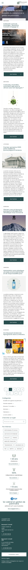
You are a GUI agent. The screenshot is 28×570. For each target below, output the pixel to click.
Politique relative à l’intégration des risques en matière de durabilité (12, 561)
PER (5, 448)
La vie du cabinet (7, 414)
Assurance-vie (19, 445)
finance (15, 437)
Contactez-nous (13, 554)
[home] (22, 2)
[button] (2, 2)
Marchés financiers (10, 441)
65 (16, 393)
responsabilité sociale (11, 430)
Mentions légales (5, 558)
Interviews (5, 409)
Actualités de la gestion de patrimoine (12, 400)
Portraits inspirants (7, 403)
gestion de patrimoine (10, 433)
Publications (6, 412)
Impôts (12, 448)
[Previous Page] (5, 389)
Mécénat (19, 448)
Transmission (8, 445)
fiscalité (6, 437)
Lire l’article (13, 74)
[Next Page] (20, 393)
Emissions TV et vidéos (8, 406)
